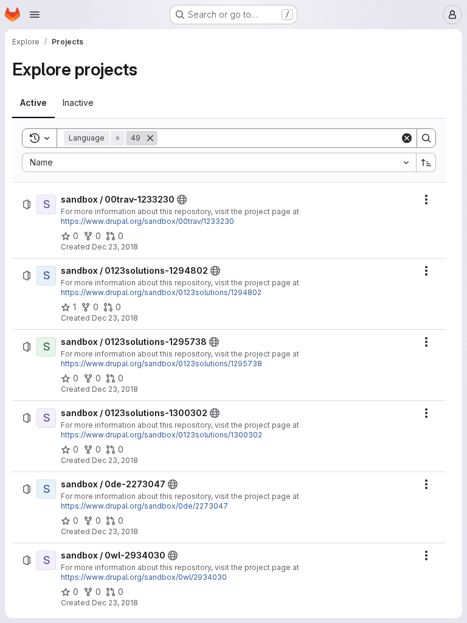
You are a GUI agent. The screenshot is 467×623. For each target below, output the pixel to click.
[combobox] (219, 162)
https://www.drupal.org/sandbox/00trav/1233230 (147, 221)
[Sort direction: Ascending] (426, 162)
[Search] (426, 138)
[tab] (33, 103)
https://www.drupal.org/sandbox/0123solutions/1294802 (161, 292)
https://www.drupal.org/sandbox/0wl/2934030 (144, 577)
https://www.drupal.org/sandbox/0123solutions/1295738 (161, 363)
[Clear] (407, 138)
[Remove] (150, 138)
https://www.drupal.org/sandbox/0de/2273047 (144, 505)
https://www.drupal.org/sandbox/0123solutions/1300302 (161, 434)
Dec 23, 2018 (115, 246)
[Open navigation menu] (34, 14)
